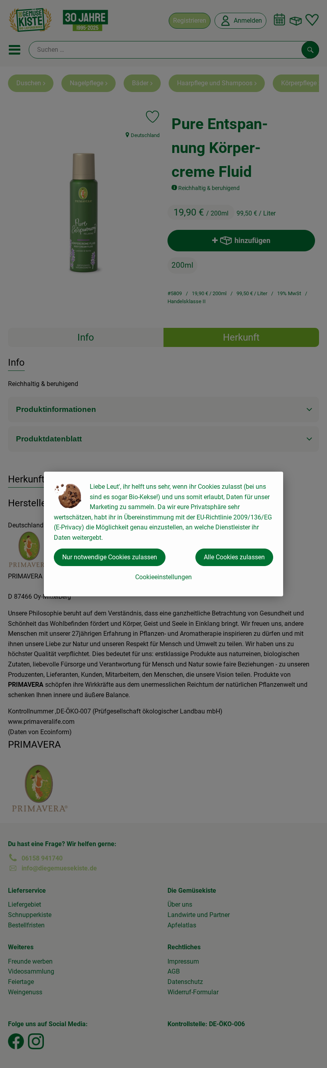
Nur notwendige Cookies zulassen (109, 557)
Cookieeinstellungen (163, 577)
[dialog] (163, 534)
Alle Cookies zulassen (234, 557)
